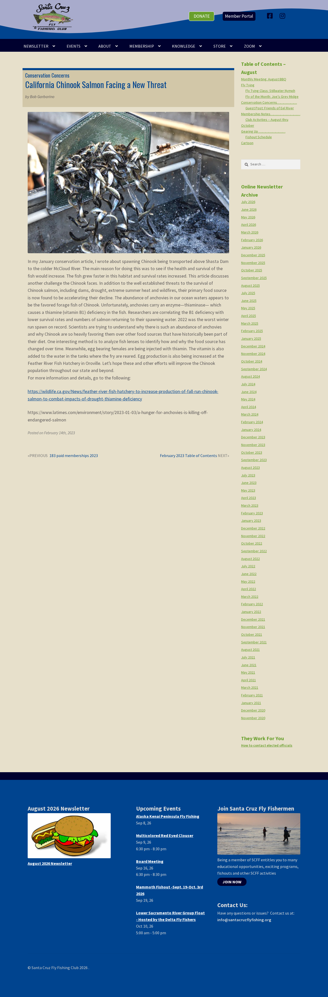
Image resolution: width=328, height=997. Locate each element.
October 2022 (251, 543)
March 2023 (249, 505)
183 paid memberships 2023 (73, 456)
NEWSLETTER (36, 46)
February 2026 (252, 240)
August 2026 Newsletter (50, 863)
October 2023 (251, 452)
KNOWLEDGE (183, 46)
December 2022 (253, 528)
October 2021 (251, 634)
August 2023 (250, 467)
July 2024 (248, 384)
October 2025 (251, 270)
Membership (141, 46)
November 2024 (253, 353)
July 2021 (248, 657)
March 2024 (249, 414)
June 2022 (249, 573)
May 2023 (248, 490)
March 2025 (249, 323)
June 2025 (249, 300)
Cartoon (247, 143)
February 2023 (252, 513)
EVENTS (73, 46)
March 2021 (249, 687)
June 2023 (249, 482)
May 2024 (248, 399)
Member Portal (239, 16)
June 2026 (249, 209)
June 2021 (249, 665)
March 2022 (249, 596)
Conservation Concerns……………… (269, 102)
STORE (219, 46)
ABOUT (104, 46)
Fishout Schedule (258, 137)
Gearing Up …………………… (263, 131)
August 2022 (250, 558)
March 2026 (249, 232)
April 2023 (248, 497)
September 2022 (254, 551)
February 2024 (252, 422)
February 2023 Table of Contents (188, 456)
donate (202, 16)
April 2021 (248, 680)
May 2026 (248, 217)
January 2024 (251, 429)
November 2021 (253, 626)
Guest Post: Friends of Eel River (269, 108)
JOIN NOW (231, 881)
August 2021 (250, 649)
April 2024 (248, 407)
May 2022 (248, 581)
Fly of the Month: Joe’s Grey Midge (272, 96)
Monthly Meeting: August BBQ (263, 79)
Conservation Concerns (47, 75)
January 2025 (251, 338)
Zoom (249, 46)
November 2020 (253, 718)
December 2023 (253, 437)
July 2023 (248, 475)
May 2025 (248, 308)
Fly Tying (247, 85)
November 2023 (253, 444)
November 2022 (253, 536)
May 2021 (248, 672)
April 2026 (248, 224)
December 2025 (253, 255)
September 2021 (254, 642)
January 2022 (251, 611)
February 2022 (252, 604)
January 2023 (251, 520)
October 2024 (251, 361)
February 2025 (252, 330)
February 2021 (252, 695)
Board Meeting (149, 861)
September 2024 (254, 369)
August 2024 (250, 376)
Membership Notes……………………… (270, 114)
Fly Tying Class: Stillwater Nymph (270, 90)
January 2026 (251, 247)
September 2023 (254, 460)
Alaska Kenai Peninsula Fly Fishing (167, 816)
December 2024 (253, 346)
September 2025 (254, 277)
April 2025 (248, 315)
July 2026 (248, 201)
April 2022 (248, 589)
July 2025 (248, 293)
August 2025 (250, 285)
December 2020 (253, 710)
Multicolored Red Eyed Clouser (164, 835)
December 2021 (253, 619)
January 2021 (251, 703)
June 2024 (249, 391)
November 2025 (253, 262)
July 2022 (248, 566)
